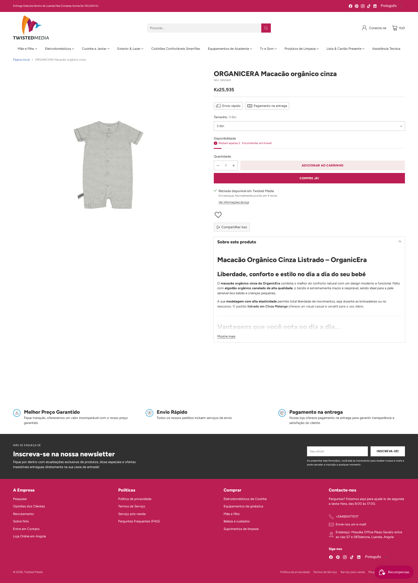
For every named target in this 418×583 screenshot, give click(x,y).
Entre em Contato (26, 529)
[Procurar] (266, 28)
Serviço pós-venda (132, 514)
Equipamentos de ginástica (243, 506)
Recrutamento (23, 514)
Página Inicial (21, 59)
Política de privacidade (134, 499)
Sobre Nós (21, 521)
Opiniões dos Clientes (29, 506)
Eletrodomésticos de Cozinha (245, 499)
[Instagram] (363, 7)
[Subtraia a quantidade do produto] (218, 165)
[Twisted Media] (31, 27)
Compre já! (309, 178)
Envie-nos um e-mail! (351, 524)
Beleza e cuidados (237, 521)
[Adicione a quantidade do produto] (234, 165)
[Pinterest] (356, 7)
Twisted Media (33, 572)
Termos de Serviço (131, 506)
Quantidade (222, 156)
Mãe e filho (232, 514)
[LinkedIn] (375, 7)
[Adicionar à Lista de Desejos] (309, 215)
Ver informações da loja (234, 202)
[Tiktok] (369, 7)
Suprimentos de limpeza (241, 529)
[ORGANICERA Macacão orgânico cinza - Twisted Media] (108, 165)
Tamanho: (225, 117)
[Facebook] (350, 7)
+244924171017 (347, 516)
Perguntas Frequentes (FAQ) (139, 521)
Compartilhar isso (234, 227)
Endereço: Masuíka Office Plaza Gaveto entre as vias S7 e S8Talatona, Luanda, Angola (369, 534)
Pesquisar (20, 499)
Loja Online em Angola (29, 536)
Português (388, 6)
